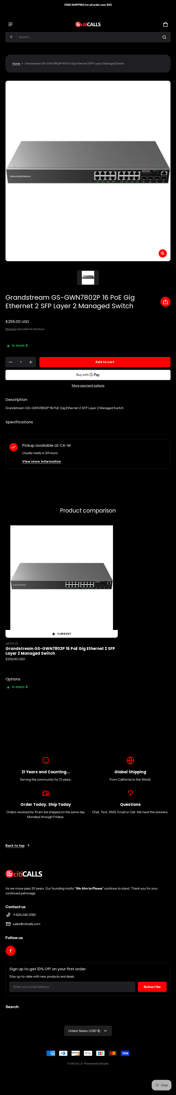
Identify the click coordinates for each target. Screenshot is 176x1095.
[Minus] (11, 362)
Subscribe (152, 987)
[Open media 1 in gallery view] (88, 277)
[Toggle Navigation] (11, 24)
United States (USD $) (84, 1031)
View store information (41, 461)
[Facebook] (11, 951)
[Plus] (31, 362)
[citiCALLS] (88, 24)
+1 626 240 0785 (24, 915)
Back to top (15, 845)
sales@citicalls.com (26, 924)
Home (16, 63)
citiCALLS (76, 1063)
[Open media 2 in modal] (88, 171)
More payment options (88, 385)
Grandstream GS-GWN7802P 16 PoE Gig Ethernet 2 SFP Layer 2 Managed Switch (60, 651)
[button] (88, 37)
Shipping (11, 329)
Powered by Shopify (96, 1063)
